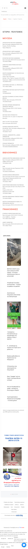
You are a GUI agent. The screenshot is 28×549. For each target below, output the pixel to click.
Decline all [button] (10, 538)
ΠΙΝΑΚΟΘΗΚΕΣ (10, 209)
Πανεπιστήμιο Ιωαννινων (19, 502)
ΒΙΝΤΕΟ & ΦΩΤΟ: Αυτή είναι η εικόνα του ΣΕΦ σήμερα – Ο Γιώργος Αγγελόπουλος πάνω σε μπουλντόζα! (13, 272)
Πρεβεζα (22, 507)
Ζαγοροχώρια (6, 507)
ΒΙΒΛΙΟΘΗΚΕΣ (10, 152)
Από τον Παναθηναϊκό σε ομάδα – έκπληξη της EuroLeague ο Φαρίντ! (13, 388)
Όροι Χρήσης (14, 509)
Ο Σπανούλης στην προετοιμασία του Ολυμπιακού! (12, 368)
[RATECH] (12, 465)
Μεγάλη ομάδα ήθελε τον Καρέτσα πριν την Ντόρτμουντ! (13, 357)
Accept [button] (2, 547)
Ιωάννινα (22, 504)
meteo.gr (17, 504)
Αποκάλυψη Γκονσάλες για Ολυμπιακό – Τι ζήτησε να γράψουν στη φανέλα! (14, 284)
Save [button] (12, 545)
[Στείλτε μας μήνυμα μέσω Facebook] (24, 545)
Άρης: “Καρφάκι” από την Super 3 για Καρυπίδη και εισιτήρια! (13, 378)
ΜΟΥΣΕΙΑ (7, 38)
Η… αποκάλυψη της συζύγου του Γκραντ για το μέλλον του (14, 347)
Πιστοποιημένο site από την (10, 515)
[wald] (12, 487)
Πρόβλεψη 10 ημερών (9, 504)
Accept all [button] (3, 538)
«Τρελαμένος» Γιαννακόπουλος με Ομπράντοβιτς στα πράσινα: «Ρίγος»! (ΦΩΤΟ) (12, 335)
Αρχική (4, 19)
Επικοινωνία (14, 511)
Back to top (15, 494)
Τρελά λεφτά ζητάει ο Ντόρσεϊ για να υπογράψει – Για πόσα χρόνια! (14, 398)
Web (20, 527)
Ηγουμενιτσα (16, 507)
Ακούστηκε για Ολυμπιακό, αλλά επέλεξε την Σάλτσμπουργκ (13, 294)
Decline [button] (8, 547)
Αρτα (12, 507)
